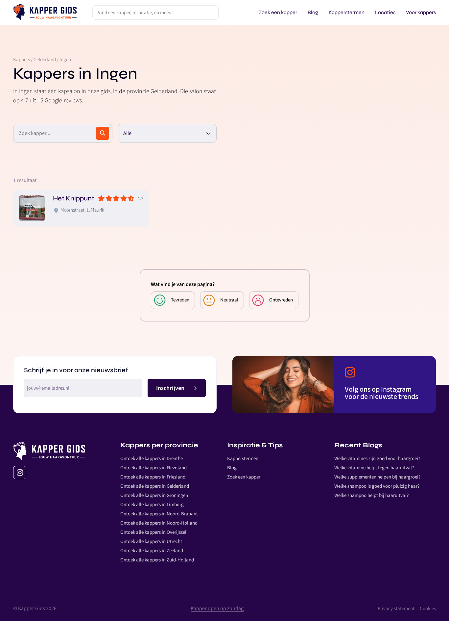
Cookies (428, 608)
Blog (232, 467)
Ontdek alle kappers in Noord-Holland (159, 523)
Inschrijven (170, 388)
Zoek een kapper (243, 477)
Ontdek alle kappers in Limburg (152, 504)
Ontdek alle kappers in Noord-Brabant (159, 513)
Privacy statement (396, 608)
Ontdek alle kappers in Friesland (152, 477)
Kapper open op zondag (217, 608)
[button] (167, 133)
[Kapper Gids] (45, 12)
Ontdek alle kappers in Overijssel (153, 532)
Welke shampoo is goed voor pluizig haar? (376, 486)
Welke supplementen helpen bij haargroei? (377, 477)
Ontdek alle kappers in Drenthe (151, 458)
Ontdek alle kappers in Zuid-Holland (157, 559)
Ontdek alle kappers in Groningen (154, 495)
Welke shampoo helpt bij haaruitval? (371, 495)
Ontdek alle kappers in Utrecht (151, 541)
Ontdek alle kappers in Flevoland (153, 467)
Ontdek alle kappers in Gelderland (154, 486)
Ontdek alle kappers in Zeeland (151, 550)
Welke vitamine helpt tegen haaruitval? (374, 467)
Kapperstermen (242, 458)
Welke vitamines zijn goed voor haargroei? (377, 458)
